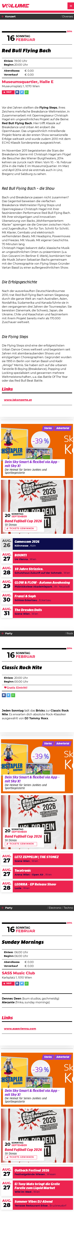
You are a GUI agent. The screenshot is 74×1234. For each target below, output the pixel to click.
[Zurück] (2, 17)
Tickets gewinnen (21, 529)
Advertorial (62, 428)
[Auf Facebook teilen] (17, 92)
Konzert (10, 16)
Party (8, 633)
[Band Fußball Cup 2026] (37, 507)
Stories (48, 428)
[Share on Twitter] (22, 92)
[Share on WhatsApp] (27, 92)
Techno (68, 908)
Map (9, 92)
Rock (70, 633)
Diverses (67, 16)
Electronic (55, 908)
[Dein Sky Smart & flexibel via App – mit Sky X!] (37, 451)
